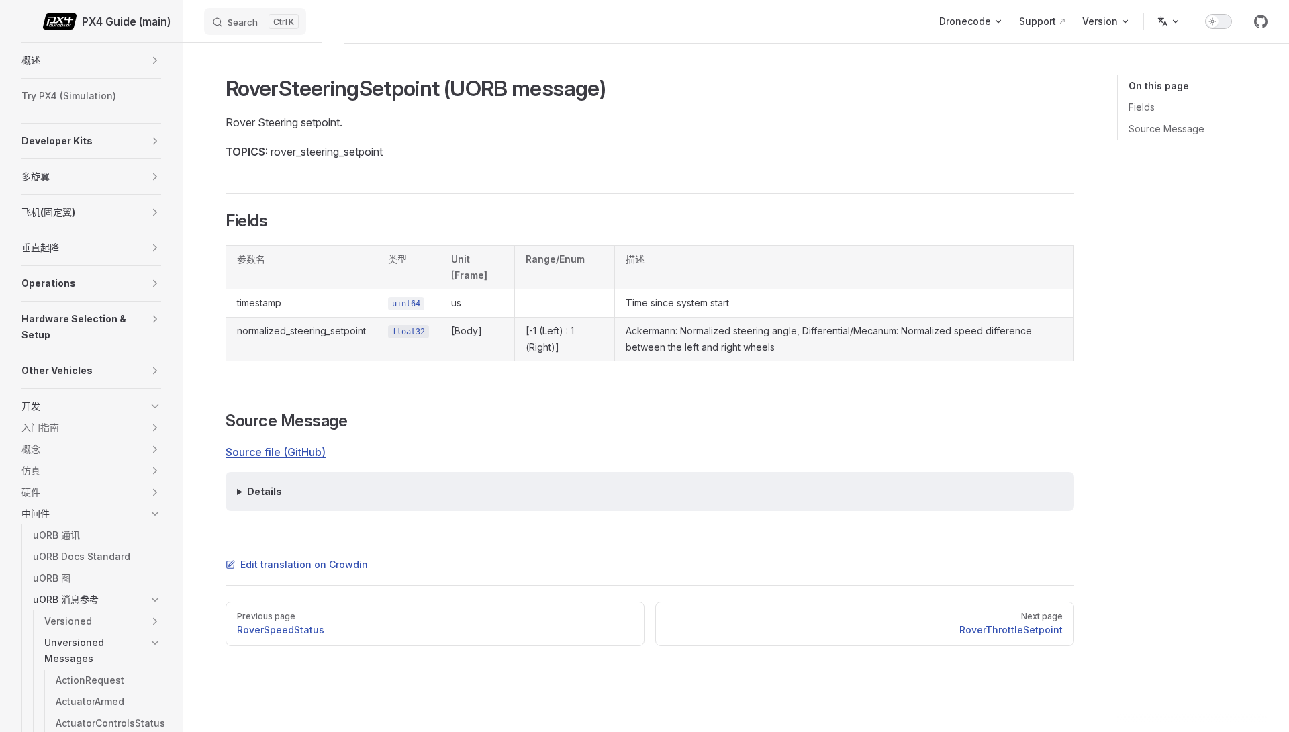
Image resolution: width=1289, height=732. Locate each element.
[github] (1261, 21)
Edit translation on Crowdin (304, 564)
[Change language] (1168, 21)
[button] (155, 60)
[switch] (1218, 21)
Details (264, 491)
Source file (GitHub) (276, 452)
